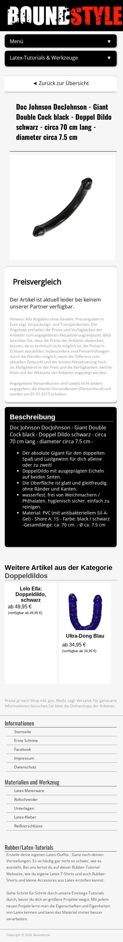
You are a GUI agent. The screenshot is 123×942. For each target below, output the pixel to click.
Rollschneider (26, 799)
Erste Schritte (26, 740)
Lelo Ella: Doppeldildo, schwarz (30, 594)
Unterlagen (24, 808)
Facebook (22, 749)
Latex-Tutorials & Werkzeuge (44, 57)
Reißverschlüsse (28, 826)
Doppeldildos (26, 576)
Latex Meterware (29, 790)
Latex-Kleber (25, 817)
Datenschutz (25, 767)
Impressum (24, 758)
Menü (16, 41)
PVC (46, 513)
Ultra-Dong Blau (85, 636)
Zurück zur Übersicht (64, 83)
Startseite (22, 731)
